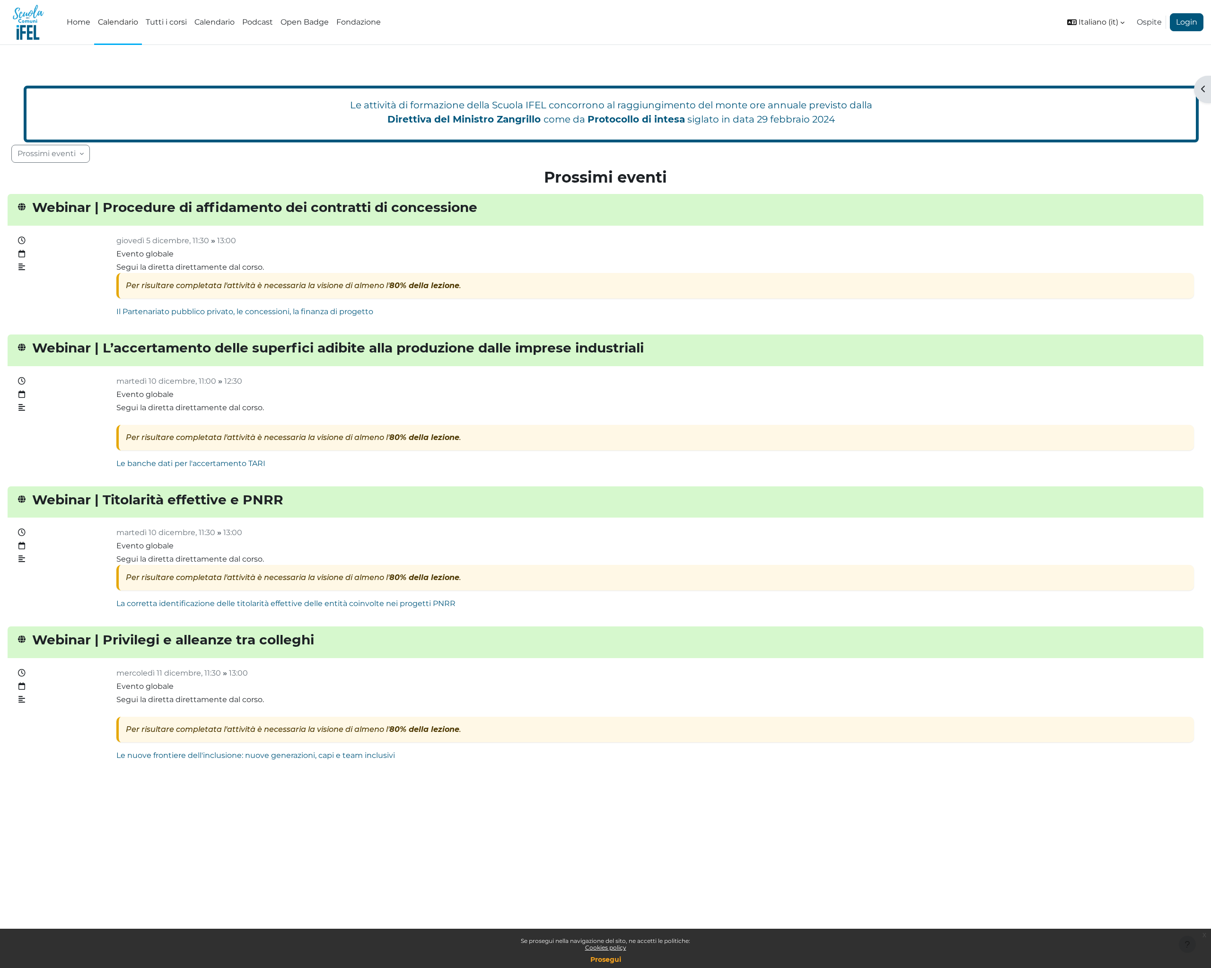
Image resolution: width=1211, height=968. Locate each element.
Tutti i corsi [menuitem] (166, 22)
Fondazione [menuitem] (358, 22)
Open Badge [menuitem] (305, 22)
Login (1186, 22)
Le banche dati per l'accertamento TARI (190, 463)
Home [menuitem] (78, 22)
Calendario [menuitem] (118, 22)
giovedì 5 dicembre (152, 240)
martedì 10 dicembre (155, 381)
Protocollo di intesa (636, 119)
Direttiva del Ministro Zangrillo (464, 119)
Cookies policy (605, 947)
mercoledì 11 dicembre (158, 673)
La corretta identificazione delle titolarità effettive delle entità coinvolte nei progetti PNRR (286, 603)
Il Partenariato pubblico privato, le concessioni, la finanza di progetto (244, 311)
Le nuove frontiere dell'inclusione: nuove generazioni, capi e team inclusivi (255, 755)
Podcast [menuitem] (257, 22)
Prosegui (605, 959)
